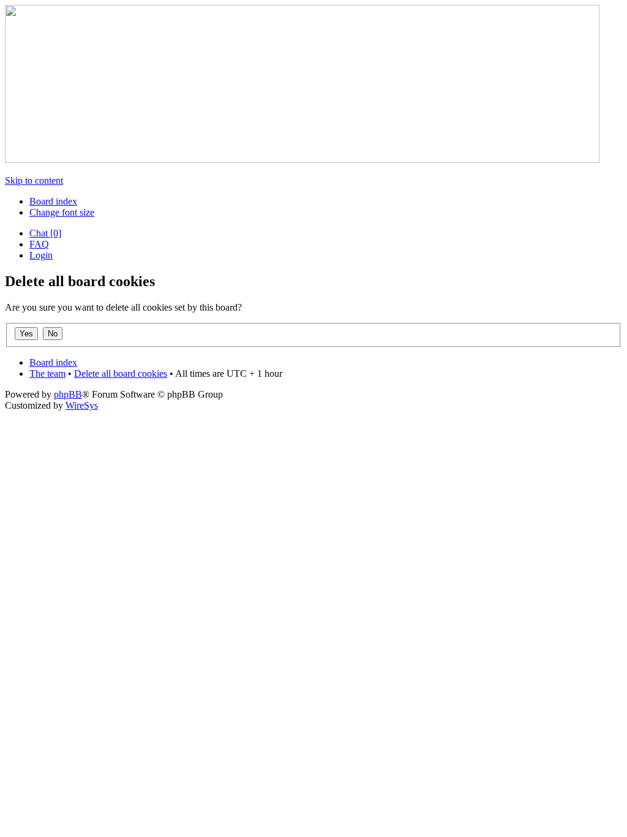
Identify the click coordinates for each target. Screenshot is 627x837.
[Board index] (302, 159)
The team (47, 373)
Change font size (61, 212)
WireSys (82, 405)
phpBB (68, 394)
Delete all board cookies (120, 373)
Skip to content (34, 180)
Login (41, 255)
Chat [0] (45, 233)
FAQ (39, 244)
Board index (53, 201)
